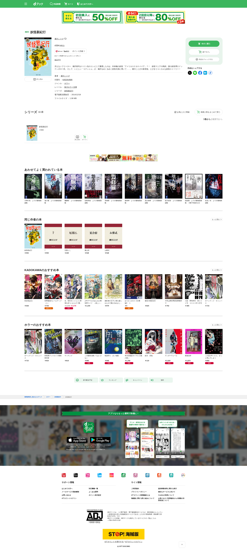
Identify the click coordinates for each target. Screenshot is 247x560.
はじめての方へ (67, 488)
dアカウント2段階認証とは (140, 495)
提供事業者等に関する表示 (167, 488)
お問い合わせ (66, 495)
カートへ (206, 52)
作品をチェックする (206, 59)
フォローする (65, 39)
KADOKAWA (67, 80)
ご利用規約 (135, 488)
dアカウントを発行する (114, 542)
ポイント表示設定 (95, 495)
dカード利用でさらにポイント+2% (67, 56)
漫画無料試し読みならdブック (33, 397)
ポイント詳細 (77, 51)
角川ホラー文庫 (70, 87)
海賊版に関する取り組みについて (142, 498)
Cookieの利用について (166, 495)
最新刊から (217, 119)
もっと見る (216, 219)
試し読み (40, 79)
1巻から (207, 119)
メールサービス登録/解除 (70, 492)
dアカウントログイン (69, 498)
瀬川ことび (59, 39)
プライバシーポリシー (139, 492)
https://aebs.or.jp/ (115, 520)
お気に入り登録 (183, 112)
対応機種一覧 (93, 488)
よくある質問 (93, 492)
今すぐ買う (205, 44)
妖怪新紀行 (43, 127)
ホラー (67, 83)
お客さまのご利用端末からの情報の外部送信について (171, 499)
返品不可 (58, 60)
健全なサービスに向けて (166, 492)
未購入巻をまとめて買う (210, 112)
